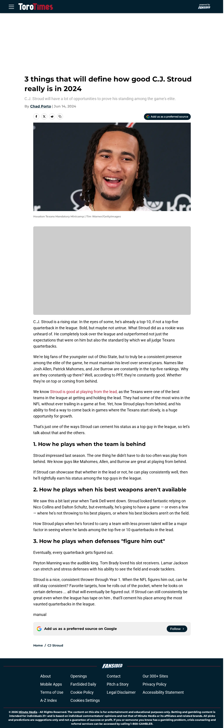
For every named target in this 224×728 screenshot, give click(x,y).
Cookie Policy (82, 692)
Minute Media (28, 712)
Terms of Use (51, 692)
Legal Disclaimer (121, 692)
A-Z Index (48, 700)
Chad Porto (40, 106)
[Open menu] (11, 6)
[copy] (60, 116)
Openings (78, 676)
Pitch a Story (118, 684)
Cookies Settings (85, 700)
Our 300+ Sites (155, 676)
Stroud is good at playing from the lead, (84, 391)
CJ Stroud (55, 645)
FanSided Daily (83, 684)
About (45, 676)
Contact (114, 676)
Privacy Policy (154, 684)
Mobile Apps (51, 684)
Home (38, 645)
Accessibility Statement (163, 692)
